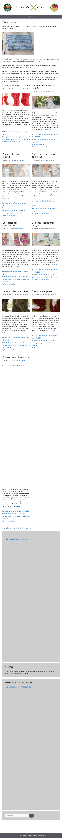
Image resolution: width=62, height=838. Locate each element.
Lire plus (6, 127)
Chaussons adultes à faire (15, 357)
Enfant (44, 134)
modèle (13, 139)
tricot (18, 139)
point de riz (26, 345)
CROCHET (45, 201)
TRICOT (4, 134)
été (19, 276)
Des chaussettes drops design (44, 224)
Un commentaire (9, 215)
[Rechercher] (31, 816)
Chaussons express (42, 291)
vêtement (27, 139)
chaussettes (8, 208)
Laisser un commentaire (12, 142)
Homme (20, 132)
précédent (6, 528)
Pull (25, 132)
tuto (22, 139)
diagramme (8, 137)
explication (15, 137)
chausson (37, 206)
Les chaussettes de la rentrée (43, 87)
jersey (8, 139)
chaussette (37, 139)
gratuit (28, 137)
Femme (15, 132)
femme (22, 137)
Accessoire (7, 337)
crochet (44, 139)
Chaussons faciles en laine (16, 85)
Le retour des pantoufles (15, 291)
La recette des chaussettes (9, 224)
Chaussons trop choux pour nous (43, 155)
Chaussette (8, 132)
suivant (27, 528)
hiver (3, 139)
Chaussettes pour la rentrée (12, 155)
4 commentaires (9, 521)
